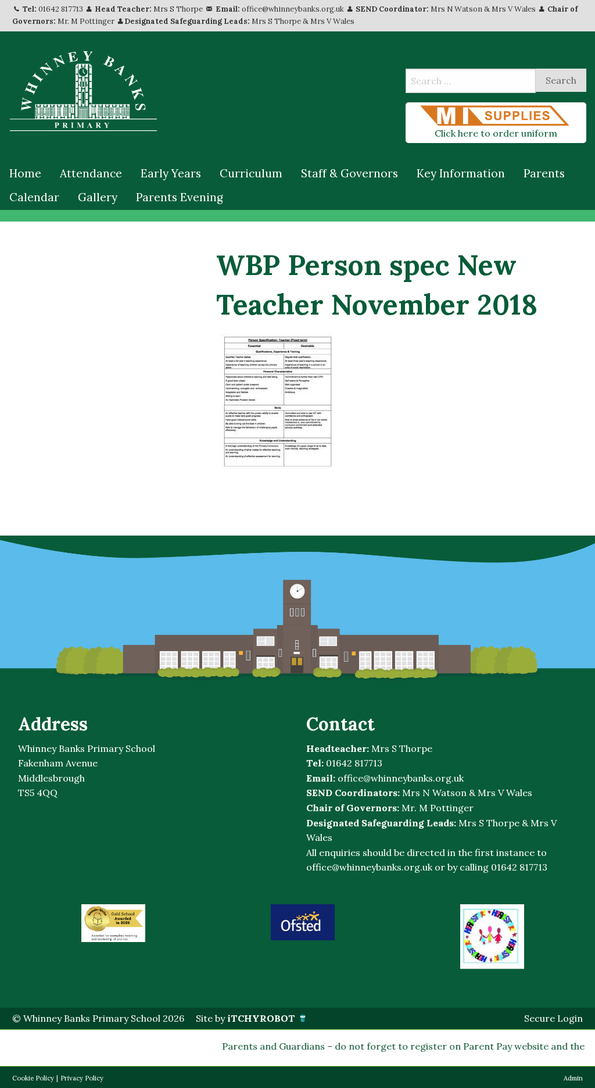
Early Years (171, 173)
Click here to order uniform (496, 133)
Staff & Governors (349, 173)
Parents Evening (179, 197)
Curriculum (251, 173)
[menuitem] (25, 174)
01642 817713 (60, 9)
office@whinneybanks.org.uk (293, 9)
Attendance (91, 173)
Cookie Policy (33, 1078)
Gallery (97, 197)
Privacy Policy (81, 1078)
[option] (113, 923)
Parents (544, 173)
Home (25, 173)
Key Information (461, 173)
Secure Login (553, 1018)
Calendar (34, 197)
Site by (245, 1018)
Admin (573, 1078)
